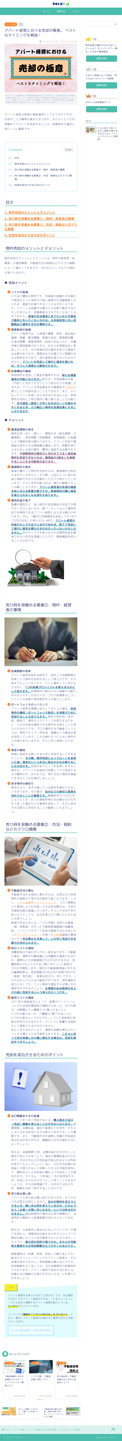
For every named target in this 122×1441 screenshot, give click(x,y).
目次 (17, 157)
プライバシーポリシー (16, 1437)
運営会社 (61, 11)
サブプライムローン (29, 935)
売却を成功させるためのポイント (32, 185)
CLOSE (68, 150)
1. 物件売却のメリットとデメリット (29, 212)
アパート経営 (11, 24)
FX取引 (69, 387)
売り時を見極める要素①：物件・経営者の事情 (40, 169)
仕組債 (58, 935)
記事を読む (101, 58)
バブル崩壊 (24, 902)
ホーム (46, 11)
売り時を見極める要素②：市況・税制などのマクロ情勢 (43, 177)
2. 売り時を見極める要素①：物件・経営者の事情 (39, 218)
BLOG (76, 11)
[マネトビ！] (61, 5)
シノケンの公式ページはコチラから (31, 1330)
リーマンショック (45, 902)
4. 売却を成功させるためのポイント (29, 235)
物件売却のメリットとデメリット (32, 163)
